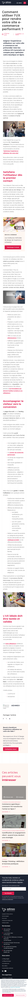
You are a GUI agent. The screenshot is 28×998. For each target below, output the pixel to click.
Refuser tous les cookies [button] (20, 995)
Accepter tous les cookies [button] (8, 995)
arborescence (11, 338)
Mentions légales (5, 916)
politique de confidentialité (15, 987)
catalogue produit (13, 540)
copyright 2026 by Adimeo (7, 913)
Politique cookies (5, 922)
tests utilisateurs (10, 643)
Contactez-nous (25, 3)
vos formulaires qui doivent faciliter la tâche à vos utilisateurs (12, 391)
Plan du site (4, 918)
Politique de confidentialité (7, 920)
